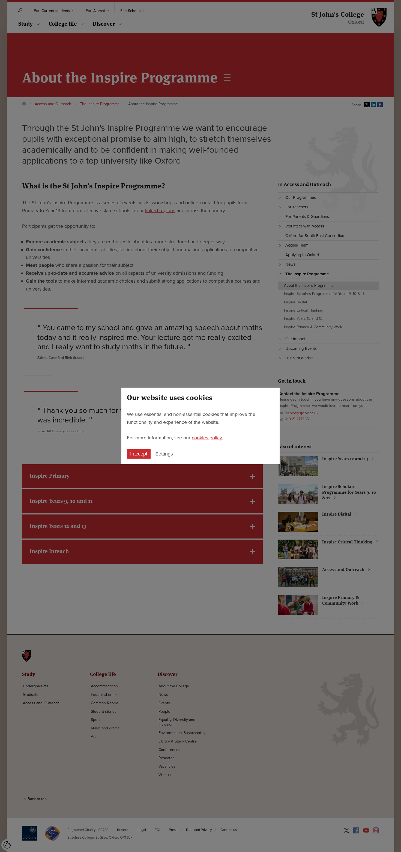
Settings (164, 454)
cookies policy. (207, 437)
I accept (138, 454)
